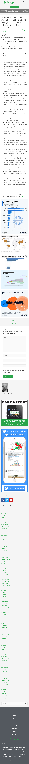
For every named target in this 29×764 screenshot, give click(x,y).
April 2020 (3, 676)
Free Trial (14, 722)
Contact (14, 734)
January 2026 (4, 524)
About (14, 731)
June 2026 (3, 513)
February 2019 (4, 698)
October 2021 (4, 636)
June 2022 (3, 618)
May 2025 (3, 541)
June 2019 (3, 689)
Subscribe (14, 718)
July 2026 (3, 511)
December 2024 (5, 552)
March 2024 (4, 572)
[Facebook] (3, 500)
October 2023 (4, 583)
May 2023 (3, 594)
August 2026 (4, 508)
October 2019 (4, 684)
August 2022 (4, 614)
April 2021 (3, 649)
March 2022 (4, 625)
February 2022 (4, 627)
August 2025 (4, 535)
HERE (8, 55)
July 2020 (3, 669)
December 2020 (5, 658)
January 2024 (4, 577)
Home (14, 715)
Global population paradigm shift (12, 35)
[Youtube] (11, 500)
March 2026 (4, 519)
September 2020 (5, 665)
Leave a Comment (5, 30)
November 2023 (5, 581)
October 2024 (4, 557)
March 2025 (4, 546)
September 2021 (5, 638)
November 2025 (5, 528)
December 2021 (5, 632)
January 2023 (4, 603)
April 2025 (3, 544)
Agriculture (13, 30)
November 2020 (5, 660)
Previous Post (14, 320)
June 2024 (4, 566)
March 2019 (4, 695)
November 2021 (5, 634)
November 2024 (5, 555)
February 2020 (5, 680)
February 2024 (5, 574)
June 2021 (3, 645)
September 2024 (5, 559)
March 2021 (4, 651)
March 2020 (4, 678)
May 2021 (3, 647)
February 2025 (4, 548)
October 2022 (4, 610)
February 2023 (4, 601)
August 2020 (4, 667)
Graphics (14, 728)
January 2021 (4, 656)
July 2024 (3, 563)
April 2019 (3, 693)
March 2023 (4, 599)
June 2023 (3, 592)
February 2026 (4, 522)
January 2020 (4, 682)
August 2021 (4, 640)
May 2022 (3, 621)
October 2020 (4, 662)
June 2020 (4, 671)
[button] (14, 7)
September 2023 (5, 585)
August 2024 (4, 561)
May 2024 (3, 568)
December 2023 (5, 579)
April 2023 (3, 596)
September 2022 (5, 612)
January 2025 (4, 550)
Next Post (14, 323)
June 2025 (3, 539)
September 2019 (5, 687)
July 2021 (3, 643)
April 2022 (3, 623)
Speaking (14, 725)
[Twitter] (7, 500)
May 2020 (3, 673)
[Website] (14, 366)
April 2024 (3, 570)
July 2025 (3, 537)
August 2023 (4, 588)
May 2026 (3, 515)
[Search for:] (14, 703)
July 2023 (3, 590)
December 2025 (5, 526)
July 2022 (3, 616)
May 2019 (3, 691)
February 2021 (4, 654)
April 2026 (3, 517)
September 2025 (5, 533)
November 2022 (5, 607)
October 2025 (4, 530)
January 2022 (4, 629)
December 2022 (5, 605)
